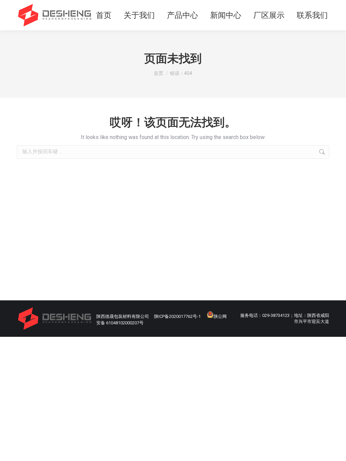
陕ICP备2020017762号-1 (177, 316)
